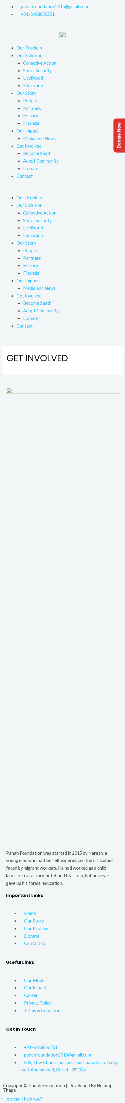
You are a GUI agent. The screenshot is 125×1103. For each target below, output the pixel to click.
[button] (62, 190)
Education (33, 85)
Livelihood (33, 78)
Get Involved (29, 146)
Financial (31, 123)
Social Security (37, 70)
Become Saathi (37, 153)
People (30, 100)
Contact (24, 176)
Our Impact (27, 130)
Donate (31, 168)
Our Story (26, 93)
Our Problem (29, 47)
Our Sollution (29, 55)
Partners (32, 108)
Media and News (39, 138)
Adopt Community (41, 160)
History (30, 115)
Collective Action (39, 63)
